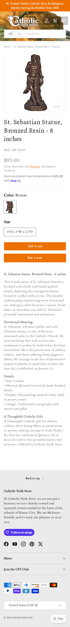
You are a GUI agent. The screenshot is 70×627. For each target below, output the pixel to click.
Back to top (33, 478)
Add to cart (35, 246)
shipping (35, 166)
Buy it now (35, 258)
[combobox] (35, 34)
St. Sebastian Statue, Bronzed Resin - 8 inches (37, 46)
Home (7, 46)
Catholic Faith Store (22, 617)
